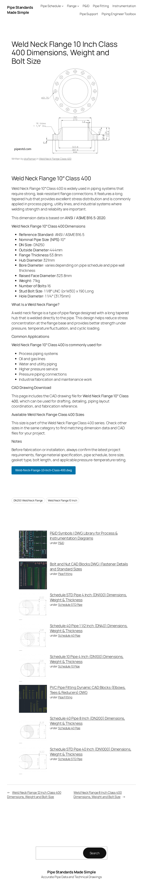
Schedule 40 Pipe (69, 635)
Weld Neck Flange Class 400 (55, 158)
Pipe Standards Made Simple (20, 10)
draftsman (30, 158)
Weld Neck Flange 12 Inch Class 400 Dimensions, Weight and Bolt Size (34, 794)
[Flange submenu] (78, 6)
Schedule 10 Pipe (69, 666)
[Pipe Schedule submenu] (62, 6)
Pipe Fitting (65, 574)
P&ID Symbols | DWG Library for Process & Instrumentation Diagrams (84, 536)
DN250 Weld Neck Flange (28, 500)
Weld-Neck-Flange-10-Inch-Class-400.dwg (43, 470)
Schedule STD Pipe (70, 605)
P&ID (61, 543)
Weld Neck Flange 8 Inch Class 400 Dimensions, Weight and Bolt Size (98, 794)
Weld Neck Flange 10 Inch (62, 500)
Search (95, 853)
